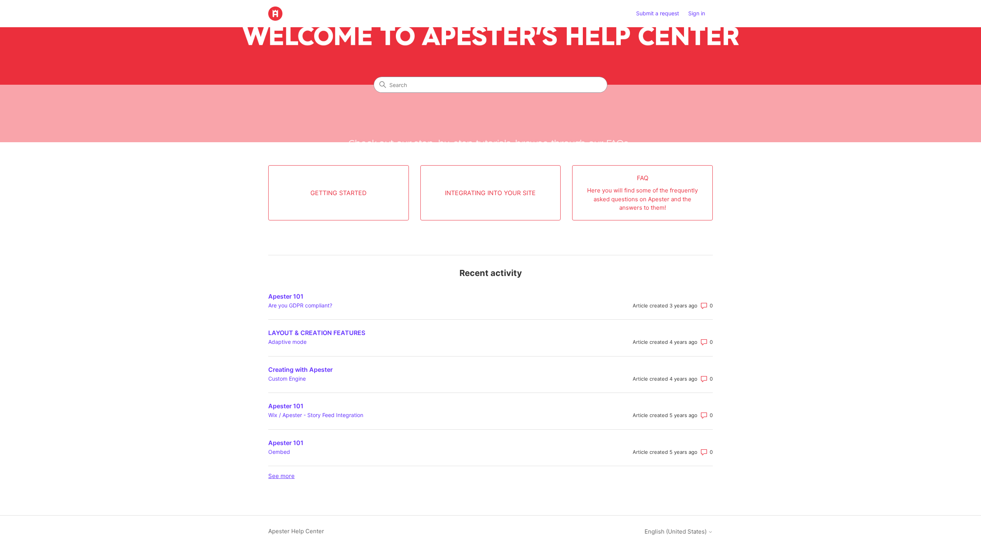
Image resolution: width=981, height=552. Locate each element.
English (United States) (676, 531)
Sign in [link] (696, 13)
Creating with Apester (300, 369)
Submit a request (657, 13)
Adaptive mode (287, 341)
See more (281, 476)
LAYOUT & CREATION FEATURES (316, 333)
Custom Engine (287, 378)
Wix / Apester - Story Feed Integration (315, 415)
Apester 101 (285, 296)
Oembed (279, 452)
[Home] (275, 14)
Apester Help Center (296, 531)
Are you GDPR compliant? (300, 305)
